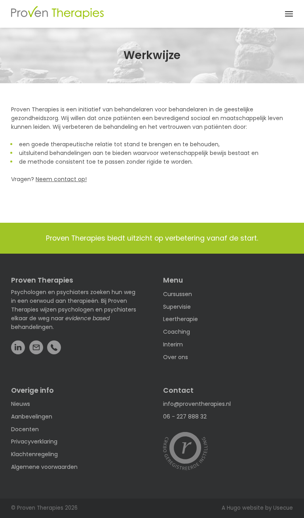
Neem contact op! (61, 179)
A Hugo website (243, 508)
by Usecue (279, 508)
